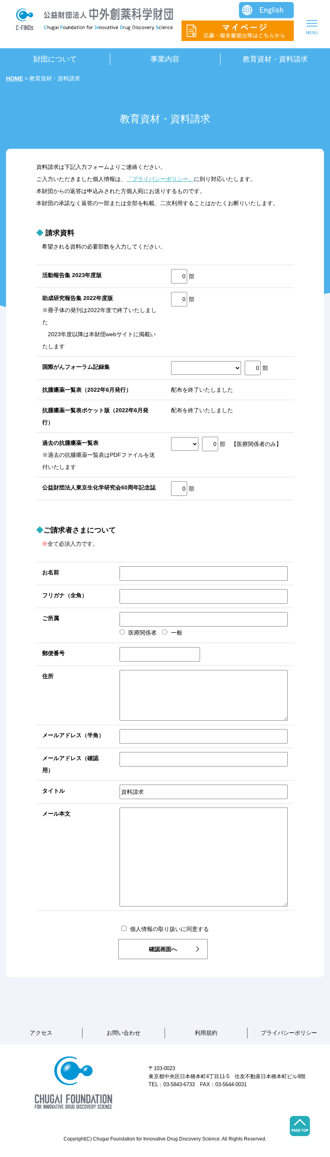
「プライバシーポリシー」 (160, 179)
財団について (55, 59)
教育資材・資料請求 (275, 59)
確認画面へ (163, 949)
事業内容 (165, 59)
